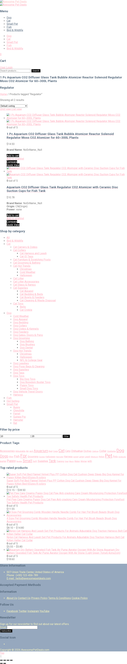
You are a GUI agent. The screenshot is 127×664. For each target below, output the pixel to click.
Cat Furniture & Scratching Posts (32, 259)
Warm (71, 461)
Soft (35, 461)
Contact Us (24, 598)
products (122, 457)
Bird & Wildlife (15, 30)
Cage (55, 451)
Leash (87, 457)
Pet (108, 456)
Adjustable (20, 451)
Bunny (16, 407)
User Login (6, 67)
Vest (66, 461)
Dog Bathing (27, 341)
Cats (67, 451)
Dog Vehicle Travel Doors (28, 391)
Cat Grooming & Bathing (26, 262)
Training (60, 461)
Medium (94, 457)
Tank (52, 461)
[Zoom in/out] (11, 660)
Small (27, 461)
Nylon (101, 456)
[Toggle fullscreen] (8, 660)
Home (3, 94)
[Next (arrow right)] (4, 663)
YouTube (44, 611)
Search (36, 70)
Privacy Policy (39, 598)
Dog (9, 17)
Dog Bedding (20, 322)
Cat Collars (19, 250)
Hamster (18, 419)
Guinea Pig (19, 416)
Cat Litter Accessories (26, 281)
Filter (66, 436)
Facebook (12, 611)
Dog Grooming (21, 338)
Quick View (13, 165)
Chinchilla (18, 410)
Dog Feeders (20, 331)
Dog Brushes (27, 344)
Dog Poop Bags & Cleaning (28, 366)
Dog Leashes (21, 363)
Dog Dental (26, 347)
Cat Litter (18, 278)
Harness (18, 394)
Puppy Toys (27, 385)
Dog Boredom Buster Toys (35, 382)
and (31, 451)
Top (2, 653)
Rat (15, 423)
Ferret (16, 413)
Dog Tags (18, 372)
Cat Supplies (20, 287)
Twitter (23, 611)
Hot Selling (13, 401)
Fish (9, 27)
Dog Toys (18, 375)
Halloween (26, 275)
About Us (12, 598)
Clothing (95, 451)
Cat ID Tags (26, 256)
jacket (75, 457)
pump (3, 461)
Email (3, 627)
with (89, 461)
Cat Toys (18, 303)
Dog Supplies (21, 369)
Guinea (42, 457)
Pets (115, 456)
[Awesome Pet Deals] (13, 1)
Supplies (43, 461)
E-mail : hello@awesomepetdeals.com (29, 578)
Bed (50, 451)
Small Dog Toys (29, 388)
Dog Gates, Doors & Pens (28, 335)
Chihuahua (77, 451)
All (8, 237)
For (23, 456)
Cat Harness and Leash (33, 253)
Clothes (87, 451)
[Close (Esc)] (1, 660)
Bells (23, 306)
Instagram (33, 611)
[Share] (4, 660)
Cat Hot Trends (21, 265)
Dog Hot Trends (22, 350)
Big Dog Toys (27, 379)
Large (81, 457)
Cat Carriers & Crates (25, 247)
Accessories (7, 451)
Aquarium (41, 451)
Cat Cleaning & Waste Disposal (38, 300)
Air (27, 451)
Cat (8, 20)
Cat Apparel (26, 291)
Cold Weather (27, 272)
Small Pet (12, 23)
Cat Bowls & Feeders (32, 297)
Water (77, 461)
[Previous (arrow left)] (1, 663)
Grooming (33, 456)
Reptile (19, 461)
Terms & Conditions (59, 598)
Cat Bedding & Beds (31, 294)
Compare (12, 161)
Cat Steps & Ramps (24, 284)
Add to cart (13, 155)
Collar (102, 451)
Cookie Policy (80, 598)
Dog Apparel (20, 319)
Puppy (11, 461)
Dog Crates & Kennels (26, 328)
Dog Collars (20, 325)
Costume (111, 451)
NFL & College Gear (31, 360)
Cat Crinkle (26, 309)
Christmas (26, 269)
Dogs (4, 456)
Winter (84, 461)
